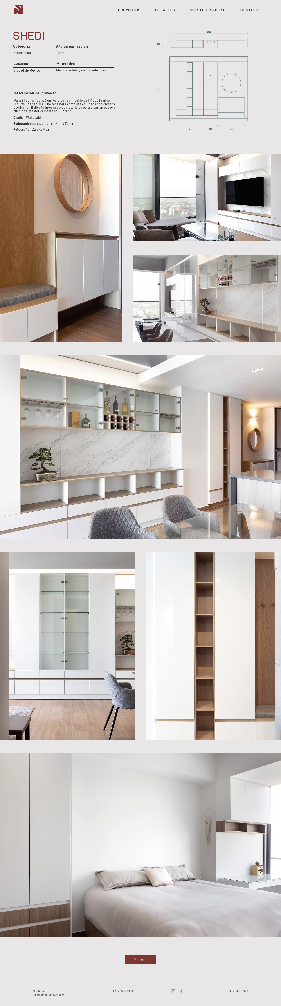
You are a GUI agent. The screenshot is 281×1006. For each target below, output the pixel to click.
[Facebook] (181, 991)
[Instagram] (173, 991)
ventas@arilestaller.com (49, 994)
